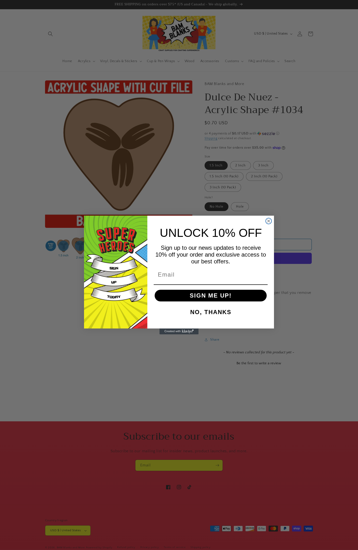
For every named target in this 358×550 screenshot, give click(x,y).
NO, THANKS (210, 312)
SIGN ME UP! (211, 295)
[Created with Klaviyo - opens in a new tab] (179, 331)
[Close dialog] (269, 221)
